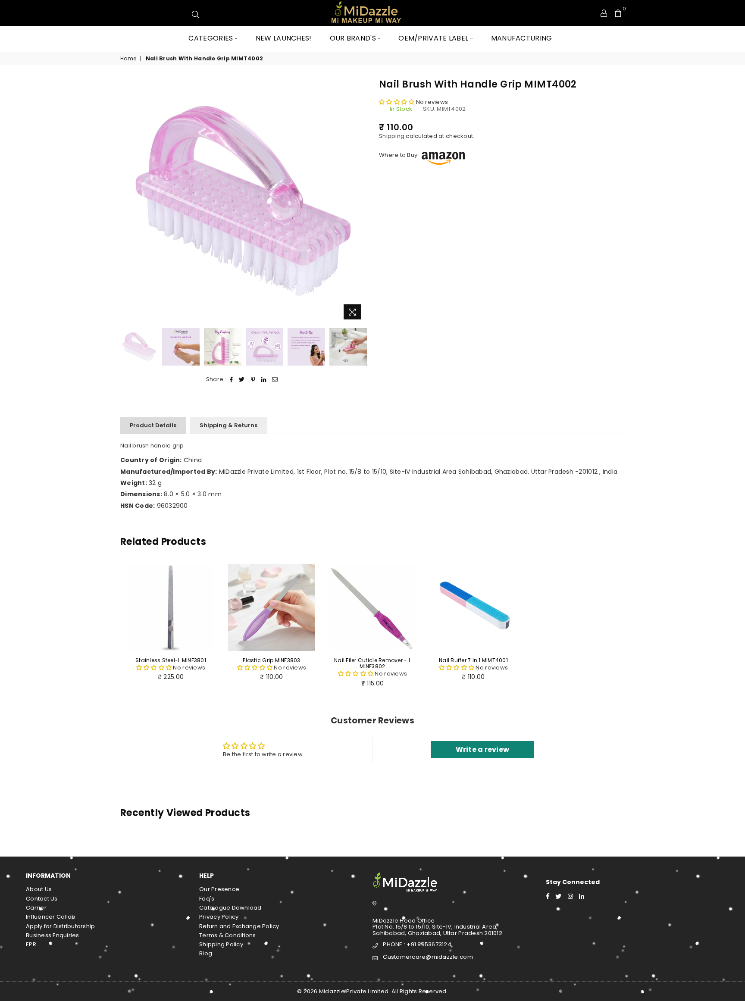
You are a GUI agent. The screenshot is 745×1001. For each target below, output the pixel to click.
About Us (39, 889)
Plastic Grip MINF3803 (271, 660)
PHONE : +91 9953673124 (417, 944)
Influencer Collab (50, 917)
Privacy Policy (219, 917)
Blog (205, 953)
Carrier (36, 908)
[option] (243, 201)
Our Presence (219, 889)
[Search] (553, 12)
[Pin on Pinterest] (253, 379)
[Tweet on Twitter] (242, 379)
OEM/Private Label (433, 38)
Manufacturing (521, 38)
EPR (31, 944)
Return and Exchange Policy (239, 926)
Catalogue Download (230, 908)
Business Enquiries (52, 935)
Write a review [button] (483, 749)
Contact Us (42, 899)
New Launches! (284, 38)
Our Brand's (353, 38)
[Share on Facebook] (231, 379)
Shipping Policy (221, 944)
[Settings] (604, 12)
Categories (210, 38)
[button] (397, 102)
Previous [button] (127, 201)
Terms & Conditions (227, 935)
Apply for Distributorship (60, 926)
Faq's (206, 899)
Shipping (391, 136)
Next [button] (358, 201)
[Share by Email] (275, 379)
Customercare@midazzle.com (428, 957)
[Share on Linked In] (263, 379)
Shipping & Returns (228, 425)
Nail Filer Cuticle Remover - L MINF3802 (372, 663)
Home (128, 58)
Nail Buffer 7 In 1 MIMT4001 (473, 660)
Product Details (153, 425)
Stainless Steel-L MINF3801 (170, 660)
